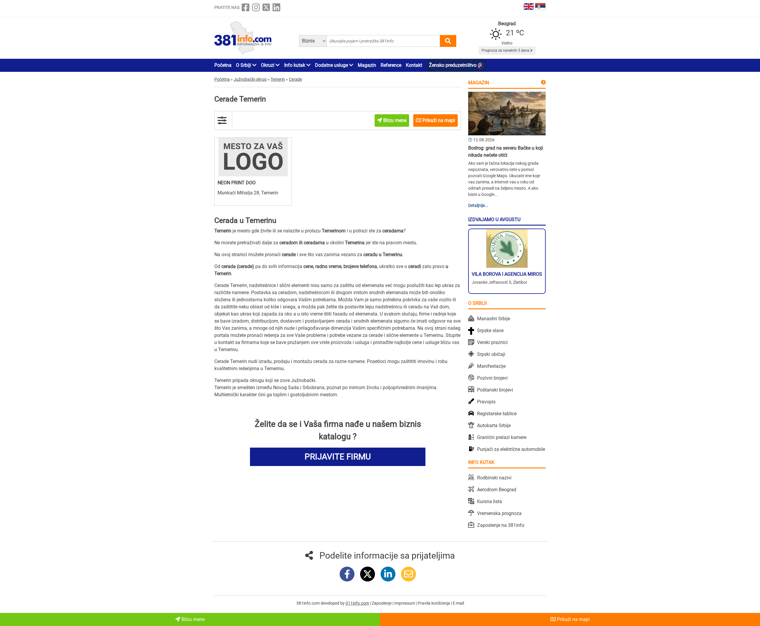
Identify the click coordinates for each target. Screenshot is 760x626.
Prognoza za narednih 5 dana (506, 50)
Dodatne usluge (332, 65)
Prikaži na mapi (573, 619)
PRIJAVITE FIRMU (338, 457)
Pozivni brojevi (492, 378)
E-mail (458, 603)
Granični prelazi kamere (501, 437)
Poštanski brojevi (495, 390)
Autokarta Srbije (494, 425)
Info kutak (295, 65)
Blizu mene (192, 619)
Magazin (367, 65)
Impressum (405, 603)
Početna (223, 65)
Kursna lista (489, 501)
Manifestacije (491, 366)
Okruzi (268, 65)
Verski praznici (492, 342)
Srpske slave (490, 330)
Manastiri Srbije (493, 318)
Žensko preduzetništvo (453, 65)
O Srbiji (244, 65)
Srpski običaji (491, 354)
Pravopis (486, 402)
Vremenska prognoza (499, 513)
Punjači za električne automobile (511, 449)
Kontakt (414, 65)
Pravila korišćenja (434, 603)
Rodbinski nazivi (494, 478)
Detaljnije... (478, 205)
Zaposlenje (382, 603)
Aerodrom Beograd (496, 489)
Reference (391, 65)
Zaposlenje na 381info (500, 525)
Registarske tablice (497, 413)
